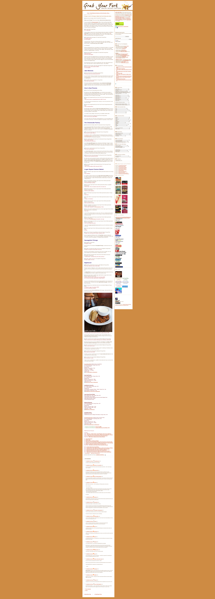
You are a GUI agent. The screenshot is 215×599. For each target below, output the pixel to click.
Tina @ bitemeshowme (97, 476)
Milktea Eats (96, 549)
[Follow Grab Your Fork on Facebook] (117, 29)
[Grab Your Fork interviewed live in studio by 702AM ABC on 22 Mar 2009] (118, 243)
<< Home (86, 590)
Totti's (126, 50)
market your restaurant (125, 62)
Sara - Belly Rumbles (97, 584)
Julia (95, 521)
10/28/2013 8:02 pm (89, 526)
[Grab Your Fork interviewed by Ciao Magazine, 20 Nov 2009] (116, 234)
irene (95, 526)
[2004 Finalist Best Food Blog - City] (118, 287)
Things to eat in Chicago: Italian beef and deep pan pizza (97, 16)
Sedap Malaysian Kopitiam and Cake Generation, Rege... (100, 13)
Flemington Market (121, 170)
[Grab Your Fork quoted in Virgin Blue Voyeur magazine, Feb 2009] (118, 246)
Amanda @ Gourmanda (98, 510)
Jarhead (95, 497)
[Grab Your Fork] (107, 10)
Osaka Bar (124, 48)
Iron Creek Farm (98, 206)
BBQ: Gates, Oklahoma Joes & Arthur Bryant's (97, 436)
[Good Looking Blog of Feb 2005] (125, 287)
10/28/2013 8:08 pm (89, 531)
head (85, 34)
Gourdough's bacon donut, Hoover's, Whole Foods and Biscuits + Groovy (100, 434)
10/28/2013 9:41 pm (89, 536)
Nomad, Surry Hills (119, 73)
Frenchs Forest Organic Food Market (124, 173)
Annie (95, 536)
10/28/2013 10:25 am (89, 516)
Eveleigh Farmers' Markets (122, 168)
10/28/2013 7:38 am (89, 476)
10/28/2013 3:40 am (89, 465)
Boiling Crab (88, 439)
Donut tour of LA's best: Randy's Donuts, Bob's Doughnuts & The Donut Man (99, 441)
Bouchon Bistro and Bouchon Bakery (92, 440)
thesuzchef (96, 502)
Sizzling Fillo (124, 56)
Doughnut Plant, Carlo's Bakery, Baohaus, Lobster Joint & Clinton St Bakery (100, 447)
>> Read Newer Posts (98, 594)
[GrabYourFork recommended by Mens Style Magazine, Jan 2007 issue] (118, 255)
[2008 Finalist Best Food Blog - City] (118, 280)
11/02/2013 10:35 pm (89, 584)
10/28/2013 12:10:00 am (100, 454)
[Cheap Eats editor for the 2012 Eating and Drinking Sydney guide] (118, 193)
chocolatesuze (96, 461)
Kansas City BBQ (98, 426)
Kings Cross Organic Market (122, 171)
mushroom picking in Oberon (124, 55)
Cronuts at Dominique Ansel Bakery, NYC (102, 427)
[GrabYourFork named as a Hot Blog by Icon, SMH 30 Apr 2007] (120, 254)
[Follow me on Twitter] (115, 26)
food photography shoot (127, 60)
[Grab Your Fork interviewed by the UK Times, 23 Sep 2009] (118, 240)
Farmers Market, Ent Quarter (123, 169)
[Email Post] (105, 454)
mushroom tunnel (125, 57)
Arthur (126, 47)
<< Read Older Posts (87, 594)
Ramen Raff (96, 470)
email (119, 20)
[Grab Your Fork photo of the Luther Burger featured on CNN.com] (117, 231)
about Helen (128, 19)
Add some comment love (95, 453)
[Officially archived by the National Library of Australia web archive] (119, 267)
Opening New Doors (123, 51)
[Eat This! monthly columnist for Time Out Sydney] (125, 184)
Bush (128, 46)
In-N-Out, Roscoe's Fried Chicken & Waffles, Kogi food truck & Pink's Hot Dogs (99, 442)
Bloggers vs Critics (119, 59)
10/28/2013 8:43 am (89, 497)
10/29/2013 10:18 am (89, 549)
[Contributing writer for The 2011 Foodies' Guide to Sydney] (125, 203)
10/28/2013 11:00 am (89, 521)
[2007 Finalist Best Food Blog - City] (125, 280)
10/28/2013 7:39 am (89, 482)
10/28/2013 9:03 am (89, 502)
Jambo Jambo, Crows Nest (120, 68)
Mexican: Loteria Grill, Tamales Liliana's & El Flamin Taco (96, 443)
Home (88, 13)
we (110, 33)
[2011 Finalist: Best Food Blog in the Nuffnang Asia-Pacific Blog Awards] (118, 277)
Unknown (95, 531)
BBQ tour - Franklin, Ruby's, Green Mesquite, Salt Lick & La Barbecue (99, 433)
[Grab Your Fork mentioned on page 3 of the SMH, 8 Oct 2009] (119, 239)
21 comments (87, 453)
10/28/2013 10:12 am (89, 510)
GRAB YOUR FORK (118, 12)
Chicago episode (95, 22)
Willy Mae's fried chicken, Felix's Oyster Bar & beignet (98, 444)
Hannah (95, 541)
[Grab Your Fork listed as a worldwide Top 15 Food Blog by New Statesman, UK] (119, 224)
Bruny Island (125, 54)
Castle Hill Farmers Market (122, 165)
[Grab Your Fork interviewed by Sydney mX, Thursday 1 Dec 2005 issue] (117, 265)
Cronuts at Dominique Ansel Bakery (93, 446)
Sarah (95, 482)
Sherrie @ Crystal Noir (97, 465)
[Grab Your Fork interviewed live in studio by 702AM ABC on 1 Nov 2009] (118, 238)
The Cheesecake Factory (88, 417)
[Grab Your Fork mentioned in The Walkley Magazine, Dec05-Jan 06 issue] (118, 263)
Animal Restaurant (89, 438)
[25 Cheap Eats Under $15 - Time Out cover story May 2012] (118, 184)
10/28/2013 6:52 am (89, 470)
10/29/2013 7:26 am (89, 541)
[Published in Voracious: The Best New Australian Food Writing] (118, 203)
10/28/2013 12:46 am (89, 461)
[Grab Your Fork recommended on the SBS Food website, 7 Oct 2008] (117, 251)
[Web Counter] (117, 297)
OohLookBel (96, 516)
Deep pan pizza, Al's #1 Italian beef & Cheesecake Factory (98, 435)
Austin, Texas (123, 61)
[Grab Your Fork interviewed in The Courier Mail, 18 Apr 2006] (118, 260)
